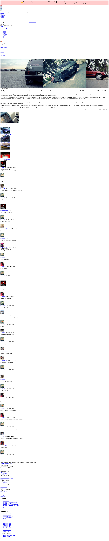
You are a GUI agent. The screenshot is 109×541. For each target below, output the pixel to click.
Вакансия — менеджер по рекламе (11, 505)
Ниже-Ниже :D (4, 482)
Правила (5, 506)
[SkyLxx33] (2, 187)
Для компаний (6, 536)
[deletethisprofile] (3, 208)
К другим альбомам (5, 124)
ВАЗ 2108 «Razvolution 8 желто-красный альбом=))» (12, 150)
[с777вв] (2, 435)
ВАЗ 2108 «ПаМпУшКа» (6, 134)
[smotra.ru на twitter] (1, 9)
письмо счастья (4, 487)
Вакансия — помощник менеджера (11, 502)
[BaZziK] (3, 166)
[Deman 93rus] (2, 444)
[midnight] (2, 377)
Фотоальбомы (3, 111)
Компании (5, 34)
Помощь (5, 507)
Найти (2, 26)
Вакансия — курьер (7, 503)
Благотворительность (8, 516)
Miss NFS (5, 528)
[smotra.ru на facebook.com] (1, 8)
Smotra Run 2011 (7, 526)
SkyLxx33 (4, 188)
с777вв (3, 436)
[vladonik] (2, 227)
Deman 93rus (4, 445)
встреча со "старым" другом (7, 478)
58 (4, 490)
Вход (2, 18)
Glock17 (3, 314)
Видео (4, 32)
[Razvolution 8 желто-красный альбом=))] (5, 149)
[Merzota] (2, 246)
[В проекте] (5, 158)
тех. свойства (3, 58)
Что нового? (6, 501)
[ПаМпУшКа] (5, 133)
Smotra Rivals (6, 531)
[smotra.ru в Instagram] (3, 10)
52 (4, 485)
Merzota (3, 247)
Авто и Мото (6, 28)
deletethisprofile (5, 210)
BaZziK (3, 167)
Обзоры (4, 31)
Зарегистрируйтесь (5, 463)
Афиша (4, 33)
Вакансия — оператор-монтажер (10, 504)
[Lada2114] (3, 285)
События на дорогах (7, 517)
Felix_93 (2, 43)
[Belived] (2, 350)
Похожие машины (4, 126)
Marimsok (4, 266)
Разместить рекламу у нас (9, 535)
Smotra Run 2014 (7, 523)
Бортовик (3, 472)
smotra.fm (5, 518)
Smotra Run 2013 (7, 524)
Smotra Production (7, 515)
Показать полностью (5, 109)
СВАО (6, 228)
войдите (12, 463)
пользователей (32, 22)
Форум (4, 36)
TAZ (6, 247)
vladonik (3, 228)
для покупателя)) (4, 473)
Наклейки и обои (6, 508)
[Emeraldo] (2, 331)
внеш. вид (3, 55)
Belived (3, 351)
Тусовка (4, 35)
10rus (6, 314)
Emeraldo (3, 332)
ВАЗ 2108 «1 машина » (5, 142)
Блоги (4, 29)
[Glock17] (2, 313)
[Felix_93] (1, 42)
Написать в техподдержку (6, 538)
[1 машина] (5, 141)
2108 (5, 47)
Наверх (2, 17)
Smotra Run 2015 (7, 513)
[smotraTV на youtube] (1, 5)
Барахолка (5, 37)
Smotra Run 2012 (7, 525)
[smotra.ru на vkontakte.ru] (1, 7)
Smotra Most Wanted (7, 530)
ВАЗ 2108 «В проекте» (5, 159)
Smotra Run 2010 (7, 527)
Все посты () (3, 496)
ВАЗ (2, 47)
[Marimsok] (2, 265)
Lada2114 (3, 287)
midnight (3, 379)
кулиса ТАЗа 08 (4, 491)
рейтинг (2, 52)
